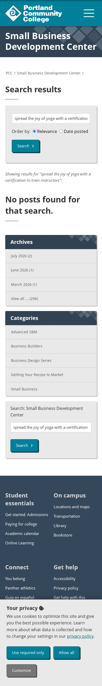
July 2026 (21, 255)
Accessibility (65, 578)
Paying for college (21, 524)
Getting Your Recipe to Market (37, 374)
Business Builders (26, 346)
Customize (21, 670)
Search (23, 145)
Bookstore (63, 535)
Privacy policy (66, 588)
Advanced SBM (24, 331)
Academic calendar (22, 533)
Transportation (67, 516)
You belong (15, 578)
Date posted (75, 131)
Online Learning (19, 542)
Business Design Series (31, 360)
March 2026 (24, 284)
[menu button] (89, 13)
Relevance (46, 131)
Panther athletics (20, 588)
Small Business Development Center (51, 41)
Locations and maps (72, 506)
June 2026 (22, 269)
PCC (9, 73)
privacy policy (80, 636)
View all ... (24, 298)
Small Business (24, 389)
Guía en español (19, 597)
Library (60, 525)
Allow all (66, 652)
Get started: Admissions (26, 514)
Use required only (28, 652)
